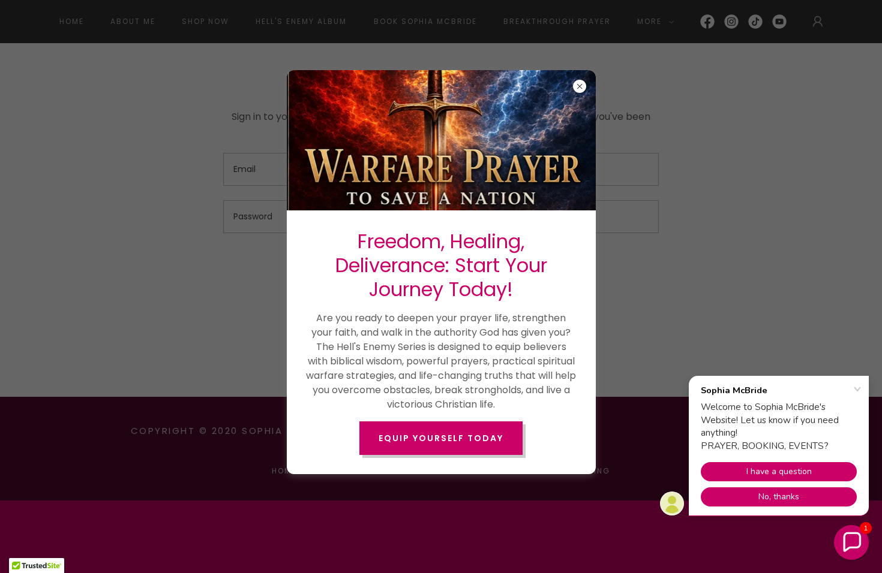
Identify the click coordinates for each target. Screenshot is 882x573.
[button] (851, 542)
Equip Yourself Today (441, 438)
